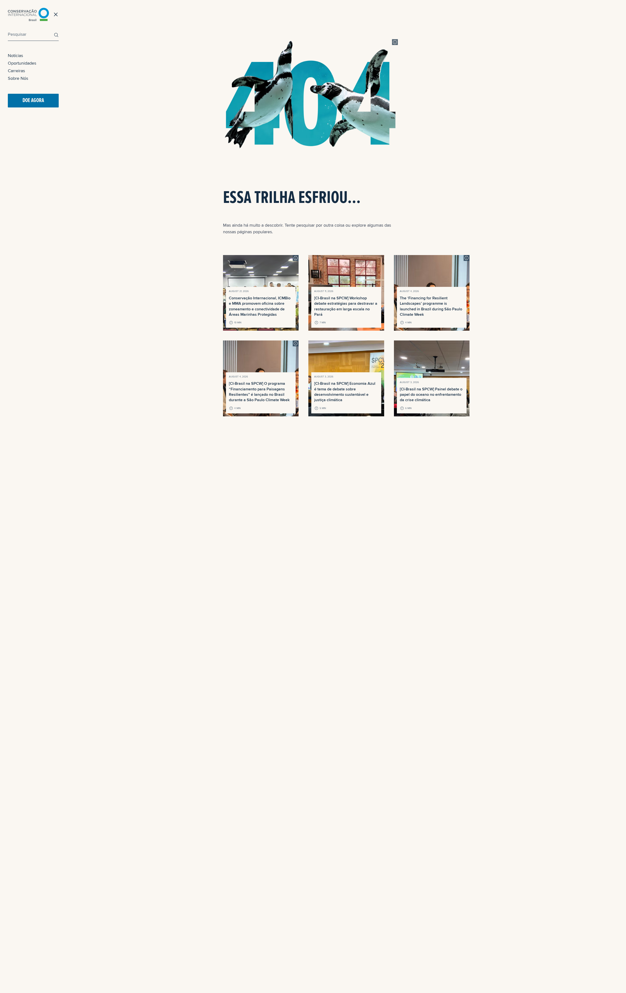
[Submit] (55, 35)
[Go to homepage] (28, 14)
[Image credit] (395, 42)
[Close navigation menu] (56, 14)
